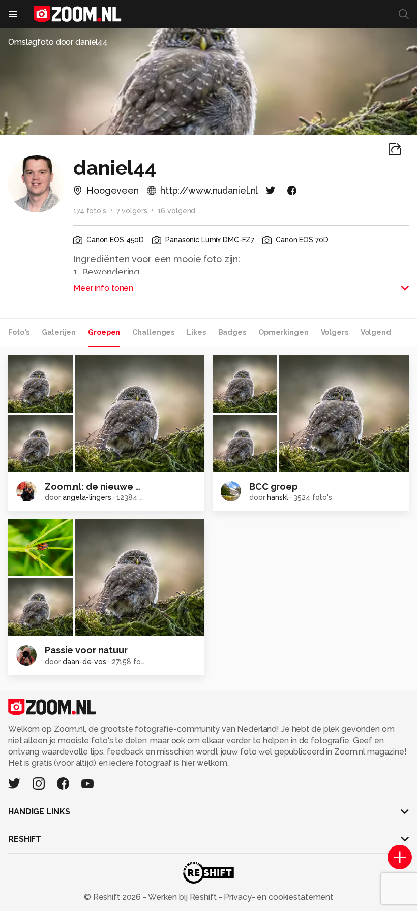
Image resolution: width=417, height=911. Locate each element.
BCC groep (273, 486)
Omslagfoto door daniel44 (58, 42)
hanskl (277, 497)
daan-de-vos (84, 661)
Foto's (18, 332)
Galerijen (59, 332)
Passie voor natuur (86, 650)
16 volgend (177, 211)
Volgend (376, 332)
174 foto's (89, 211)
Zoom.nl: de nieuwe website (108, 486)
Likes (196, 332)
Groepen (104, 332)
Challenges (153, 332)
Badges (232, 332)
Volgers (334, 332)
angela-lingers (87, 497)
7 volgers (131, 211)
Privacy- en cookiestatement (277, 897)
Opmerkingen (283, 332)
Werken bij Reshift (182, 897)
